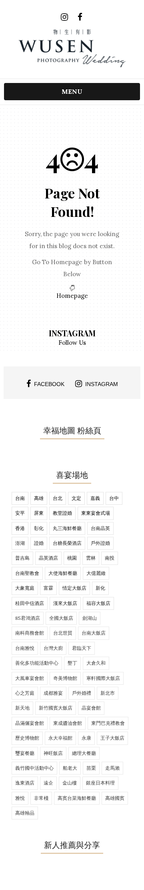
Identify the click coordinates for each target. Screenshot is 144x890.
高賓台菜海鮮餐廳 (77, 798)
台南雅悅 (24, 648)
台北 (57, 498)
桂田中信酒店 (29, 603)
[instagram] (64, 17)
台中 (114, 498)
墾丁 (72, 663)
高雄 (39, 498)
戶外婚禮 (81, 693)
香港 (20, 528)
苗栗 (91, 768)
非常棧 (41, 798)
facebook (49, 384)
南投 (109, 558)
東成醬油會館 (67, 723)
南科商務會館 (29, 633)
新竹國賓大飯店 (55, 708)
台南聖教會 (27, 573)
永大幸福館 (60, 738)
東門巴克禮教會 (108, 723)
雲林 (91, 558)
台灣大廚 (53, 648)
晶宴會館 (91, 708)
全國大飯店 (61, 618)
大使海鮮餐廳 (62, 573)
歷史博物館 (27, 738)
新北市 (107, 693)
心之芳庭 (24, 693)
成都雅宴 (53, 693)
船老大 (70, 768)
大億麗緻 (96, 573)
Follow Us (72, 342)
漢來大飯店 (65, 603)
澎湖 (20, 543)
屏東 (39, 513)
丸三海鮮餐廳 (67, 528)
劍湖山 (89, 618)
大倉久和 (96, 663)
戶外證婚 (100, 543)
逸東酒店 (24, 783)
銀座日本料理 (100, 783)
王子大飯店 (112, 738)
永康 (86, 738)
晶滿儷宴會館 (29, 723)
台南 (20, 498)
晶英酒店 (48, 558)
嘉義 (95, 498)
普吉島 (22, 558)
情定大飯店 (74, 588)
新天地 (22, 708)
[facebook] (80, 17)
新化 (100, 588)
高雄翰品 (24, 813)
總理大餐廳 (84, 753)
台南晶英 (100, 528)
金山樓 (69, 783)
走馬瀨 (112, 768)
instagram (101, 384)
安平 (20, 513)
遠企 (48, 783)
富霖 (48, 588)
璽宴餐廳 (24, 753)
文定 (76, 498)
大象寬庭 (24, 588)
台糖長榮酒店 (67, 543)
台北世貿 (62, 633)
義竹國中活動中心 (34, 768)
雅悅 (20, 798)
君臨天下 (81, 648)
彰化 (39, 528)
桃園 (72, 558)
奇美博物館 (65, 678)
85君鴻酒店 (27, 618)
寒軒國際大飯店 (103, 678)
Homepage (72, 295)
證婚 (39, 543)
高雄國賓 (114, 798)
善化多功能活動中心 (36, 663)
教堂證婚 (62, 513)
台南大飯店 (94, 633)
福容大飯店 (98, 603)
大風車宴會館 (29, 678)
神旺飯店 (53, 753)
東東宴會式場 (95, 513)
